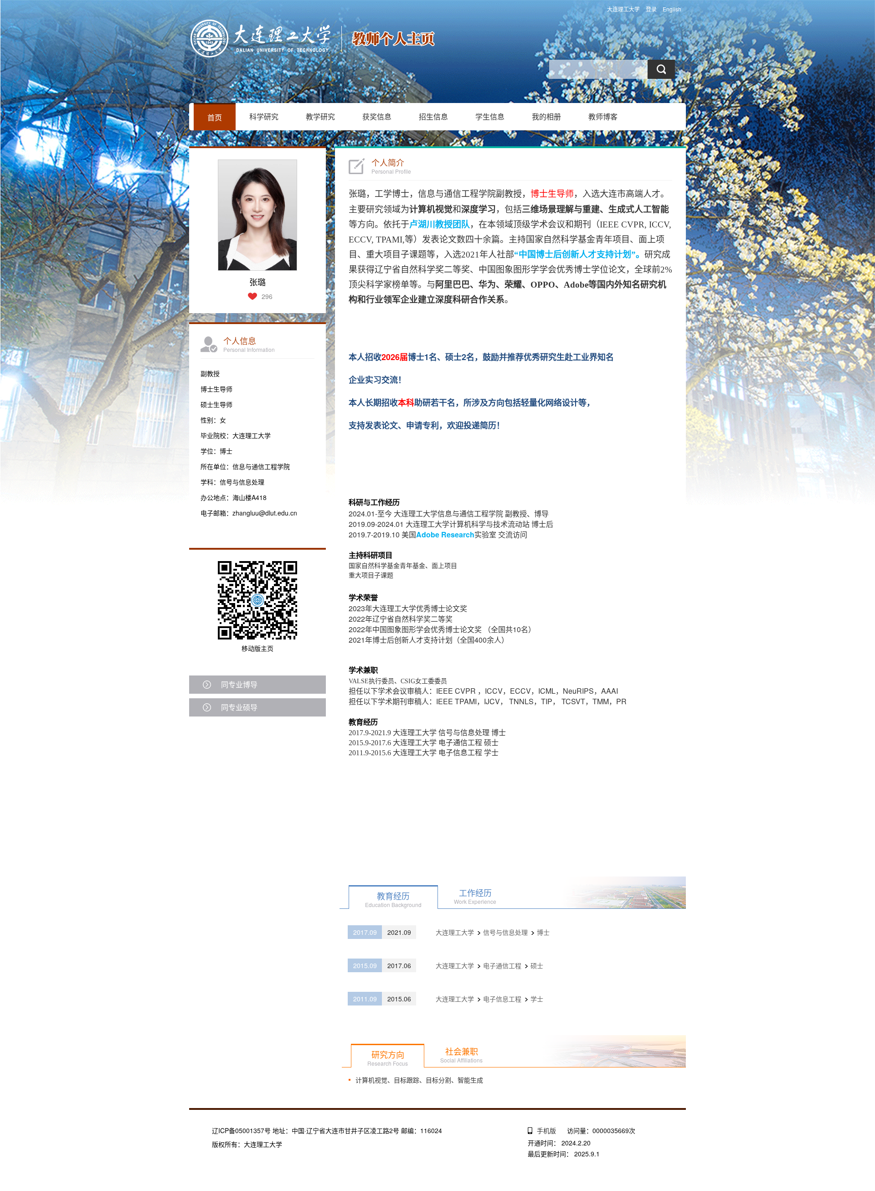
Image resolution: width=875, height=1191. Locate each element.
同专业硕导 (239, 707)
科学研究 (263, 116)
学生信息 (489, 116)
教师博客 (603, 116)
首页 (214, 117)
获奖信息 (376, 116)
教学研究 (320, 116)
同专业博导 (239, 684)
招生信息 (433, 116)
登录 (651, 9)
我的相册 (546, 116)
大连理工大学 (623, 9)
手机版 (546, 1130)
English (672, 9)
